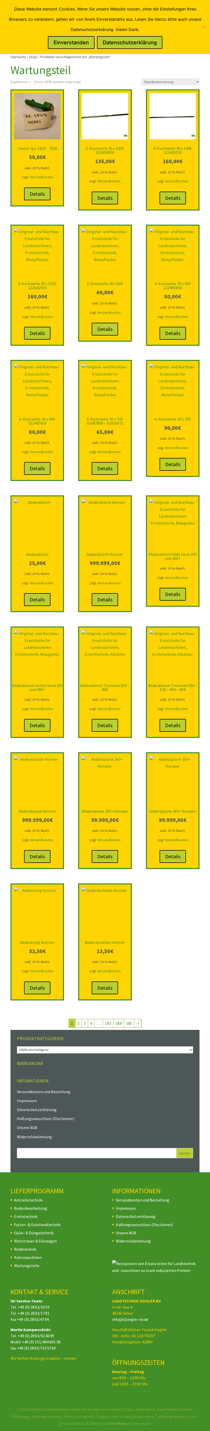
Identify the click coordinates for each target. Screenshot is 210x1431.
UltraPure (117, 1423)
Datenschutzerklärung (37, 1109)
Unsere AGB (27, 1127)
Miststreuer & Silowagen (35, 1241)
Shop (33, 57)
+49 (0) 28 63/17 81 (33, 1313)
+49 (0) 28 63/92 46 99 (36, 1335)
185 (129, 1023)
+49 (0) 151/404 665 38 (41, 1341)
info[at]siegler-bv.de (130, 1319)
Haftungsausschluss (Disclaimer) (45, 1118)
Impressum (27, 1100)
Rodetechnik (25, 1249)
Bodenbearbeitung (30, 1208)
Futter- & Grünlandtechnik (37, 1224)
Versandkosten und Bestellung (43, 1091)
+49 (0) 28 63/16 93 (33, 1307)
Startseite (18, 57)
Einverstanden (71, 42)
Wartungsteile (26, 1265)
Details (37, 194)
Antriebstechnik (28, 1200)
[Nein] (203, 27)
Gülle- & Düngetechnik (34, 1232)
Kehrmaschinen (28, 1257)
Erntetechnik (25, 1216)
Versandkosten (41, 177)
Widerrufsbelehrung (34, 1136)
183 (108, 1023)
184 (119, 1023)
